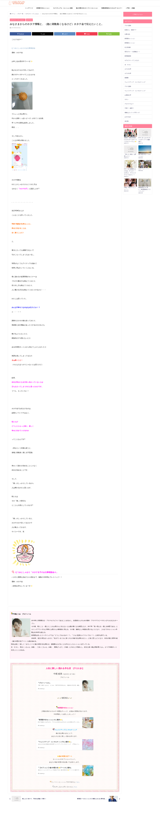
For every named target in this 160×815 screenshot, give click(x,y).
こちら (77, 782)
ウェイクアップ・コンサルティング (135, 82)
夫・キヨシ (128, 64)
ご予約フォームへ (137, 14)
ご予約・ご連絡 (130, 8)
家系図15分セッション (43, 8)
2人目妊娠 (128, 47)
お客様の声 (128, 95)
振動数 (127, 78)
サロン (127, 99)
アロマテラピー (129, 104)
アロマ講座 (128, 25)
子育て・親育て (129, 108)
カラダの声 (128, 69)
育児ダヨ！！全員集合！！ (132, 51)
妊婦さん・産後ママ (130, 30)
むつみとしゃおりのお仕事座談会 (23, 48)
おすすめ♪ (29, 20)
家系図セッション (130, 38)
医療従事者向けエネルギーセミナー (111, 8)
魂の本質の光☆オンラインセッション (87, 8)
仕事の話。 (128, 34)
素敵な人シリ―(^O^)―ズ (132, 112)
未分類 (127, 121)
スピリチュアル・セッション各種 (62, 8)
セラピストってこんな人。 (17, 20)
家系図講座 (128, 56)
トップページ (29, 8)
